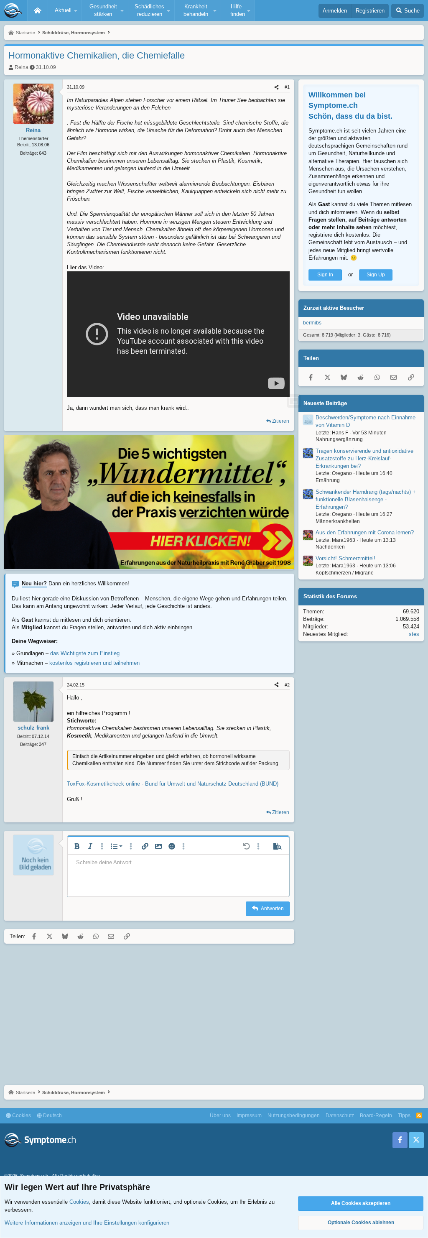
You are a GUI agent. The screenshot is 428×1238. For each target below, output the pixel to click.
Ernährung (328, 480)
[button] (65, 10)
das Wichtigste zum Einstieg (85, 653)
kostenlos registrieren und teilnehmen (94, 663)
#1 (287, 86)
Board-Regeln (376, 1115)
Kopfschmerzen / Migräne (345, 573)
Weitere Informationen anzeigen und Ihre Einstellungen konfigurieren (87, 1223)
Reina (21, 67)
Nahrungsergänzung (339, 439)
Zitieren (280, 421)
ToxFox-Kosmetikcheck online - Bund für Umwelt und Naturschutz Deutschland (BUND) (172, 784)
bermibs (312, 323)
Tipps (404, 1115)
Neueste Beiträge (325, 403)
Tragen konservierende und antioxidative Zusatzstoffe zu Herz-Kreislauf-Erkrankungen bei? (364, 458)
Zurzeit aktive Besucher (333, 308)
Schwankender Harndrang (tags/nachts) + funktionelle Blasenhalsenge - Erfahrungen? (366, 499)
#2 (287, 684)
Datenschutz (340, 1115)
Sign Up (376, 275)
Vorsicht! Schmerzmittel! (345, 558)
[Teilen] (276, 87)
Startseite (38, 10)
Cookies (21, 1115)
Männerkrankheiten (338, 521)
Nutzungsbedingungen (294, 1115)
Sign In (325, 275)
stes (414, 634)
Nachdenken (330, 547)
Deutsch (52, 1115)
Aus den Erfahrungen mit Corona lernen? (365, 532)
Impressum (249, 1115)
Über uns (220, 1115)
